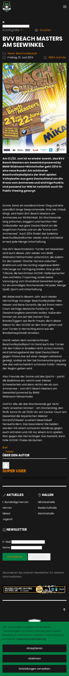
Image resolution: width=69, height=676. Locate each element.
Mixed (6, 513)
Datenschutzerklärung (31, 639)
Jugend (7, 519)
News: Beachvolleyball (22, 53)
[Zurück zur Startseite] (7, 6)
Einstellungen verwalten (34, 669)
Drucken (45, 30)
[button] (64, 6)
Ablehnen (34, 658)
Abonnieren (15, 557)
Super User (14, 471)
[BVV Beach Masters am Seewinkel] (34, 108)
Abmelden (39, 557)
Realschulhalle (47, 508)
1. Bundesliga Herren (15, 502)
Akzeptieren (34, 648)
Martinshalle (46, 513)
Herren (7, 508)
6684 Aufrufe (57, 57)
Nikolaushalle (46, 502)
